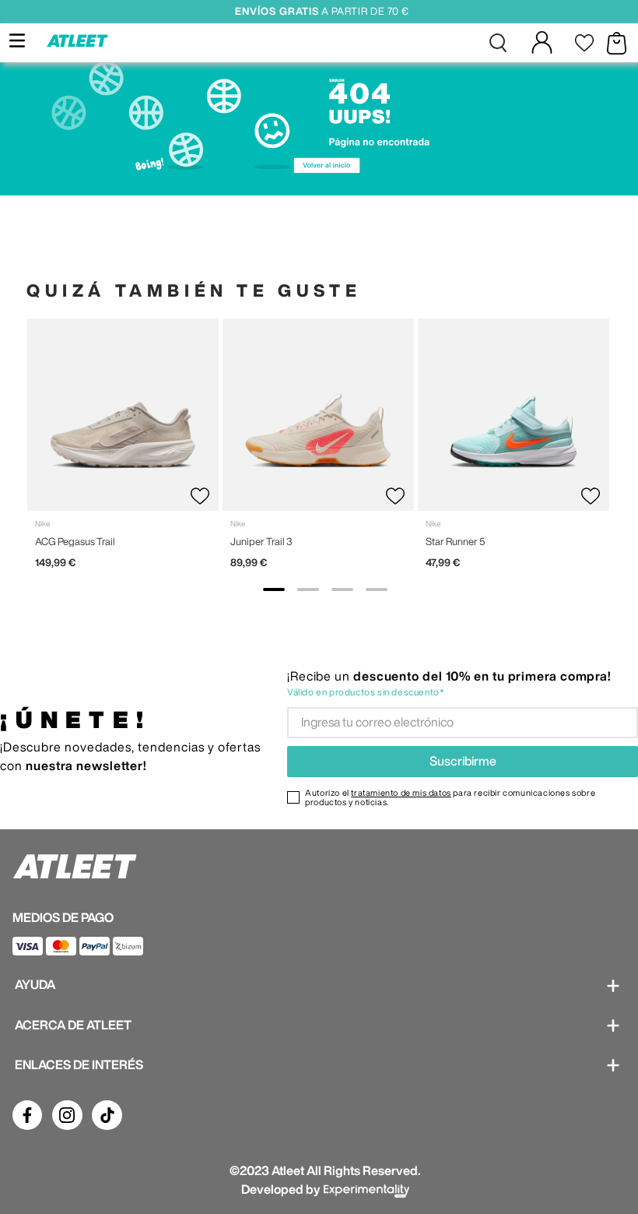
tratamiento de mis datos (400, 792)
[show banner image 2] (308, 589)
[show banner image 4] (376, 589)
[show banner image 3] (342, 589)
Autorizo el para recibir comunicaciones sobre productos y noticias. (450, 797)
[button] (497, 42)
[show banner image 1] (273, 589)
